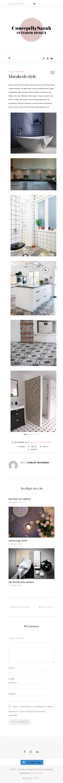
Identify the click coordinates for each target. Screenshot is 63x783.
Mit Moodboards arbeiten (21, 582)
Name (12, 668)
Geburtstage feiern (18, 540)
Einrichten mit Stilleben (20, 498)
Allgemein (17, 71)
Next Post (46, 607)
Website (12, 694)
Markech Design (33, 434)
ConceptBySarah (42, 442)
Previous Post (20, 607)
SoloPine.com (37, 773)
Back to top (31, 778)
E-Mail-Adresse (13, 681)
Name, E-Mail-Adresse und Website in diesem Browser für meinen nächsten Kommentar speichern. (31, 710)
